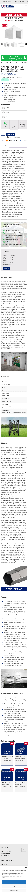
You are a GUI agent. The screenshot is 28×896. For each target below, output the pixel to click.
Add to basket (10, 134)
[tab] (3, 842)
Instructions (6, 268)
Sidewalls (8, 117)
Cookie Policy (10, 894)
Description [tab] (5, 146)
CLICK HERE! (8, 20)
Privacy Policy (16, 894)
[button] (25, 867)
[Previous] (2, 44)
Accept (14, 882)
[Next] (26, 44)
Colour (7, 107)
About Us (4, 864)
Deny (14, 886)
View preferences (14, 890)
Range (7, 112)
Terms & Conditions (7, 852)
